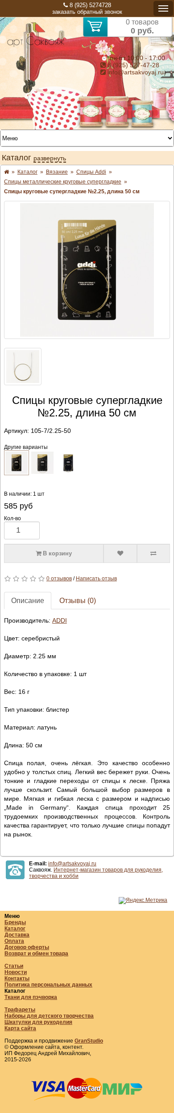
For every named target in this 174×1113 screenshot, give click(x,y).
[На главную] (36, 45)
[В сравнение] (153, 553)
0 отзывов (59, 578)
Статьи (13, 966)
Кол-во (12, 518)
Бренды (15, 922)
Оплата (14, 941)
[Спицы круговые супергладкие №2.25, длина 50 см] (87, 270)
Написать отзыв (96, 578)
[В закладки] (120, 553)
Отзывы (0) (77, 600)
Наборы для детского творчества (49, 1016)
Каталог (14, 928)
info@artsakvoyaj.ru (135, 72)
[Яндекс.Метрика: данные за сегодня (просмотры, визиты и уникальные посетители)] (143, 900)
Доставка (16, 935)
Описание (27, 600)
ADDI (59, 620)
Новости (15, 972)
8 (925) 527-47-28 (132, 65)
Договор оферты (26, 947)
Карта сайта (20, 1028)
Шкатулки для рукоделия (38, 1022)
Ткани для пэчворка (30, 997)
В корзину (56, 553)
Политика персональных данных (48, 985)
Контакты (16, 978)
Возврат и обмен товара (36, 953)
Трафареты (19, 1010)
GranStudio (89, 1041)
